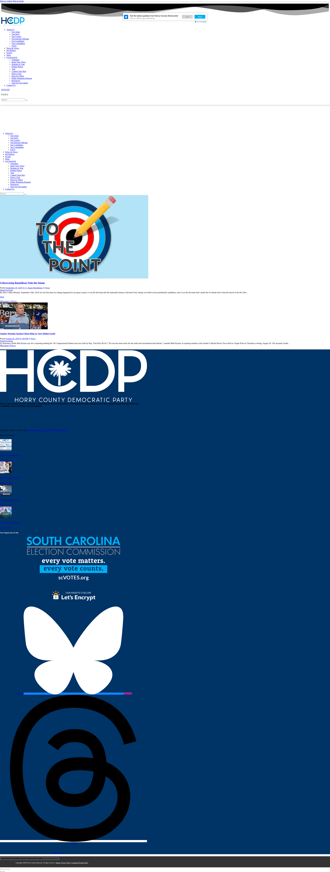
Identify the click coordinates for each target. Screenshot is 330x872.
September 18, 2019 (14, 288)
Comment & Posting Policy (79, 863)
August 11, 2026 (7, 460)
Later (187, 16)
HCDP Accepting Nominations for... (11, 455)
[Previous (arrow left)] (1, 871)
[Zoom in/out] (1, 869)
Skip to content (6, 1)
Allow (200, 16)
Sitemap (58, 863)
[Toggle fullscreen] (4, 869)
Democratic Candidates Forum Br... (11, 500)
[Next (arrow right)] (4, 871)
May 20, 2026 (5, 505)
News (47, 288)
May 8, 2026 (5, 528)
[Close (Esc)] (9, 869)
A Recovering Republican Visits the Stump (22, 282)
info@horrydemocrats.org (37, 430)
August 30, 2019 (12, 339)
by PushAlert (202, 22)
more (2, 297)
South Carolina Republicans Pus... (10, 522)
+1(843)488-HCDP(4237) (58, 430)
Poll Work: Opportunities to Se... (10, 477)
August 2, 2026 (6, 483)
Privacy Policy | (66, 863)
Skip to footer (18, 1)
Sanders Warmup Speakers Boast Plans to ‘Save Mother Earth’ (28, 334)
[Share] (6, 869)
